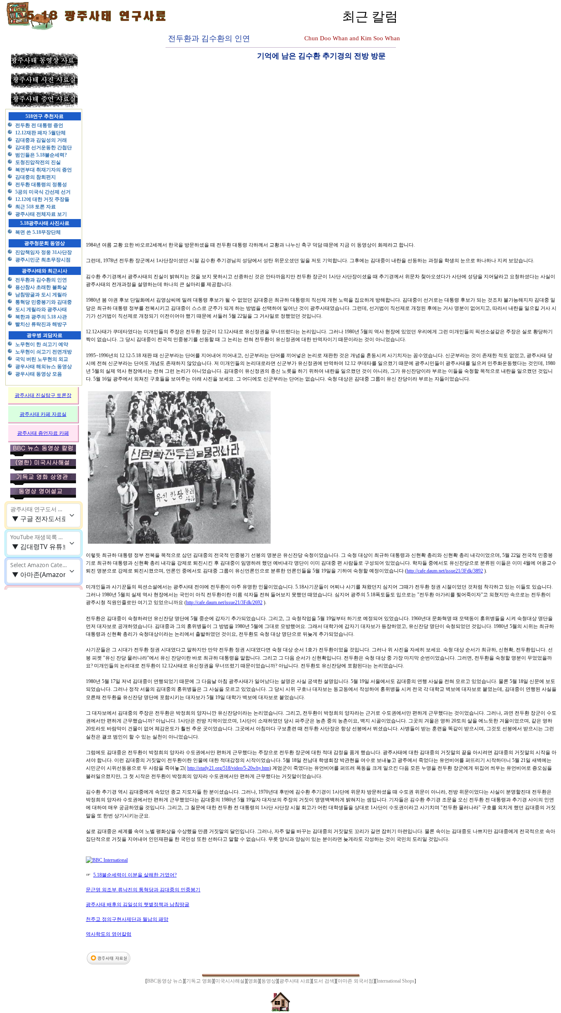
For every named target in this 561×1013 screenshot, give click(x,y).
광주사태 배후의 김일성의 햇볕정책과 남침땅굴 (137, 904)
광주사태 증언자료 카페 (43, 433)
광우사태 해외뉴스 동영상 (43, 366)
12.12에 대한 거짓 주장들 (42, 199)
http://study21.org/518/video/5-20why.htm (228, 768)
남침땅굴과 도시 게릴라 (41, 295)
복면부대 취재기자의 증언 (43, 170)
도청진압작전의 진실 (38, 162)
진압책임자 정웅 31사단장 (43, 252)
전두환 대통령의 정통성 (41, 184)
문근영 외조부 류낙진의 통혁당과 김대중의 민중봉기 (143, 890)
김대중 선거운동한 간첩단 (43, 147)
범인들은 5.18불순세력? (41, 155)
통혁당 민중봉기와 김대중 (43, 302)
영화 (253, 981)
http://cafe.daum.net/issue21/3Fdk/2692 (224, 602)
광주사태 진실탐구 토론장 (43, 395)
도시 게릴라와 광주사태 (41, 309)
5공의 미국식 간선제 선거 (43, 192)
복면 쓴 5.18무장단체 (38, 232)
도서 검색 (323, 981)
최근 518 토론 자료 (35, 207)
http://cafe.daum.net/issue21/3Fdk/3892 (445, 571)
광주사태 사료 (294, 981)
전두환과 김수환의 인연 (41, 280)
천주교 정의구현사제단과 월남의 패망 (127, 919)
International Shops (395, 981)
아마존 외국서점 (355, 981)
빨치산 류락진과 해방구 (41, 324)
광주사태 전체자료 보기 (41, 214)
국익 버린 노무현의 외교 (41, 359)
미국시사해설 (230, 981)
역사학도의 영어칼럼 (108, 934)
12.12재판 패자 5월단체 (40, 133)
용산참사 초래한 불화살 (41, 287)
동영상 (268, 981)
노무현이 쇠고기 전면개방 (43, 352)
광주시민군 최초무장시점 (43, 260)
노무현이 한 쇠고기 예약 (41, 344)
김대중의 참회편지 (35, 177)
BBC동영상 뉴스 (165, 981)
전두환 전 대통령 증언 (39, 125)
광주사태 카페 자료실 (43, 414)
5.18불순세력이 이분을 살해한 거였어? (135, 875)
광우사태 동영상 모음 (38, 374)
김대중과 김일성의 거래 (41, 140)
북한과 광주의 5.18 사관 (41, 317)
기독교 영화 (199, 981)
